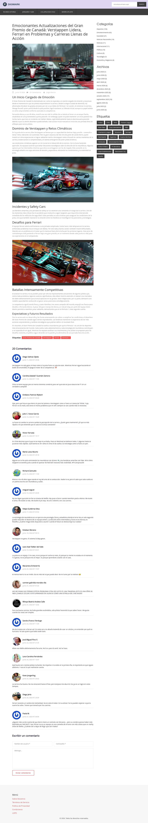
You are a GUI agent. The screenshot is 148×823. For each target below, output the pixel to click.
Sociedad (101, 36)
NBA (126, 127)
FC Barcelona (116, 147)
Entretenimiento (104, 32)
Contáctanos (17, 809)
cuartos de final (125, 137)
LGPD (14, 813)
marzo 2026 (102, 86)
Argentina (113, 137)
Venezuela (101, 142)
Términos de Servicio (20, 802)
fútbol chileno (103, 147)
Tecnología (102, 57)
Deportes (102, 29)
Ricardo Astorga (9, 12)
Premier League (126, 123)
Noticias (101, 43)
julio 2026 (101, 72)
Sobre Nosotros (18, 799)
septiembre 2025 (104, 99)
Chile (108, 123)
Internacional (103, 46)
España (100, 156)
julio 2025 (101, 106)
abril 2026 (101, 82)
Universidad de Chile (115, 142)
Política (101, 50)
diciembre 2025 (103, 89)
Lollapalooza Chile (48, 12)
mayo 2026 (102, 79)
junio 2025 (102, 110)
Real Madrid (102, 137)
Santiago (128, 132)
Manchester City (120, 151)
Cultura (100, 53)
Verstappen (47, 338)
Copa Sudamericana (104, 151)
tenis (115, 123)
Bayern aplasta (67, 12)
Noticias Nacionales (105, 39)
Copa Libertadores (115, 127)
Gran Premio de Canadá (31, 338)
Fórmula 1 (66, 338)
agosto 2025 (102, 103)
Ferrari (56, 338)
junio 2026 (102, 75)
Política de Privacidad (21, 806)
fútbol (100, 123)
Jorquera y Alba (28, 12)
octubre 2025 (103, 96)
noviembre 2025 (104, 92)
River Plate (101, 127)
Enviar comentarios (23, 773)
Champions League (104, 132)
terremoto (118, 132)
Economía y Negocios (105, 60)
